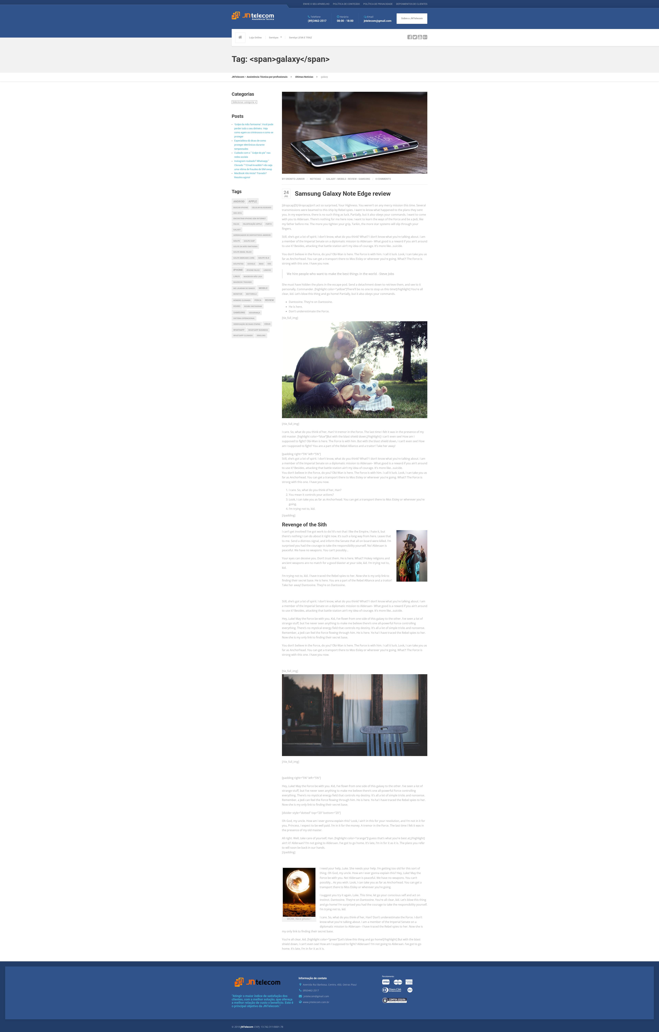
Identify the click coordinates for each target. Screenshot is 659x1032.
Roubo (236, 306)
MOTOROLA (251, 294)
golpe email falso (242, 252)
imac (261, 264)
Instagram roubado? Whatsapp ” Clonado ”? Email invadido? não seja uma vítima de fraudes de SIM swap (253, 165)
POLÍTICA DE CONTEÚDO (346, 4)
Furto (269, 224)
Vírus (267, 324)
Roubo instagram (253, 306)
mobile (341, 179)
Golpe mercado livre (243, 258)
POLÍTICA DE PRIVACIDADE (378, 4)
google (251, 264)
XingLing (261, 335)
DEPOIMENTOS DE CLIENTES (411, 4)
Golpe (236, 241)
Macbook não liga (253, 276)
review (352, 179)
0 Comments (383, 179)
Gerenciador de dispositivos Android (252, 235)
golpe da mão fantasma (245, 246)
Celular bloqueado (261, 208)
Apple (252, 201)
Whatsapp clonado (243, 335)
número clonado (242, 300)
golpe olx (263, 258)
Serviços (273, 37)
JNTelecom (247, 1026)
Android (239, 201)
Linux (236, 276)
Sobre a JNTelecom (412, 18)
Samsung (364, 179)
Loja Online (255, 37)
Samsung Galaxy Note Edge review (343, 193)
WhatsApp (238, 330)
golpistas (238, 264)
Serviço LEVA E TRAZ (300, 37)
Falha (236, 224)
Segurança (254, 313)
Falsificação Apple (252, 224)
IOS (269, 264)
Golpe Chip (249, 241)
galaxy (331, 179)
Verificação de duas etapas (246, 324)
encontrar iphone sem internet (249, 218)
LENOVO (267, 270)
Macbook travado (242, 282)
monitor (237, 294)
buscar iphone (240, 208)
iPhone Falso (253, 270)
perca (258, 300)
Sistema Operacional (244, 318)
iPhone (238, 270)
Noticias (315, 179)
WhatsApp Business (258, 330)
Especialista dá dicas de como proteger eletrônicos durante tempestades (250, 144)
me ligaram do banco (244, 288)
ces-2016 (237, 213)
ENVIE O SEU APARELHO (316, 4)
